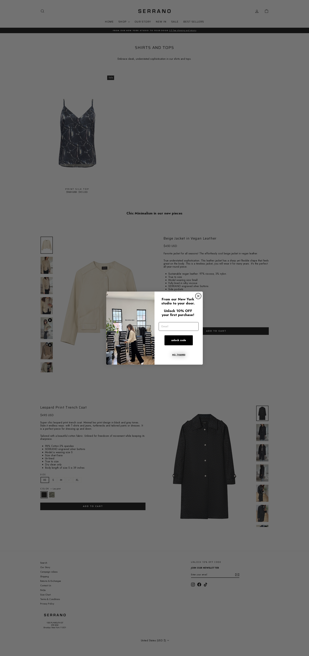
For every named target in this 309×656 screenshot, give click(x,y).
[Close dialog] (198, 296)
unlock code (178, 340)
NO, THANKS (178, 354)
